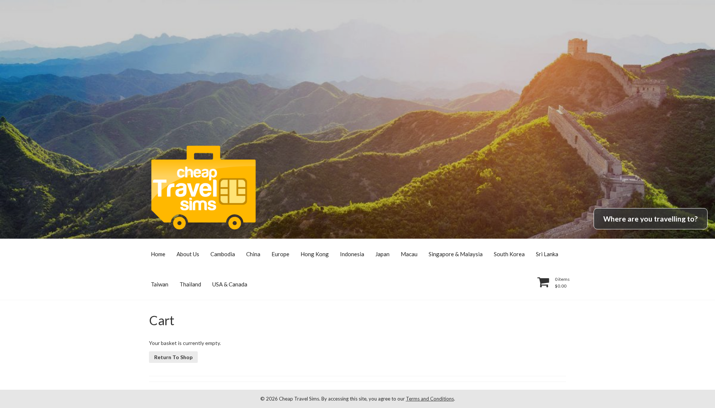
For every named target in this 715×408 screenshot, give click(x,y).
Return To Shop (173, 357)
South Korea (509, 254)
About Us (188, 254)
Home (158, 254)
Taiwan (159, 284)
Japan (382, 254)
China (253, 254)
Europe (280, 254)
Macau (409, 254)
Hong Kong (315, 254)
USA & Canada (229, 284)
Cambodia (222, 254)
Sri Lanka (547, 254)
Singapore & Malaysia (456, 254)
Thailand (190, 284)
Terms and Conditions (430, 399)
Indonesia (352, 254)
